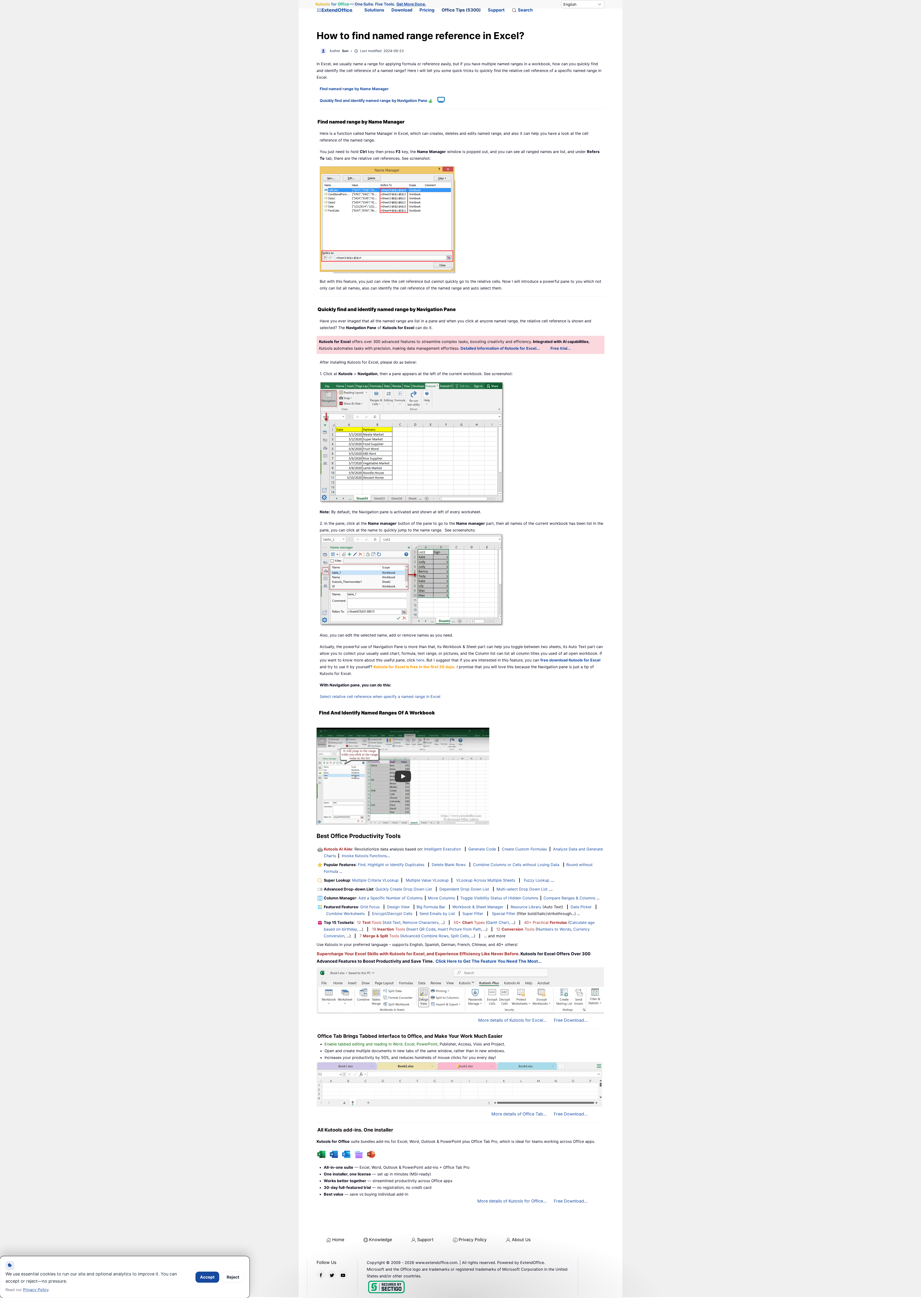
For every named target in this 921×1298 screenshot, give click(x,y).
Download (401, 9)
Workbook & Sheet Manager (477, 906)
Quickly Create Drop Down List (403, 889)
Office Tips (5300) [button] (461, 9)
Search (525, 9)
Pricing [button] (426, 9)
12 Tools (369, 922)
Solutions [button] (374, 9)
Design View (398, 906)
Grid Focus (370, 906)
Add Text (392, 922)
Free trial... (560, 348)
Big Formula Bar (431, 906)
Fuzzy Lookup (536, 880)
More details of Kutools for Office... (512, 1201)
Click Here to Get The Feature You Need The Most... (489, 961)
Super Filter (472, 913)
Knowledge (380, 1239)
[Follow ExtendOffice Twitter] (332, 1274)
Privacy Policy (473, 1239)
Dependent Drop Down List (464, 889)
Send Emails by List (437, 913)
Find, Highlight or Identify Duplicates (391, 864)
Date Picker (581, 906)
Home (338, 1239)
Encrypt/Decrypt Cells (392, 913)
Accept (207, 1277)
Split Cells (460, 935)
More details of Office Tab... (519, 1113)
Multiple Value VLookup (427, 880)
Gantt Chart (498, 922)
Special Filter (503, 913)
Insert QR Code (422, 929)
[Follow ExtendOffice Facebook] (321, 1274)
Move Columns (441, 898)
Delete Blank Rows (449, 864)
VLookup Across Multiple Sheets (485, 880)
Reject (233, 1277)
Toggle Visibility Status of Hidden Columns (499, 898)
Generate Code (482, 849)
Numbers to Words (554, 929)
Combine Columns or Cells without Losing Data (516, 864)
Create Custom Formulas (524, 849)
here (420, 660)
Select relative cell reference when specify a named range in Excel (380, 696)
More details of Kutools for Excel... (512, 1020)
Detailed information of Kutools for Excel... (500, 348)
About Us (521, 1239)
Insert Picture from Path (459, 929)
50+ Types (469, 922)
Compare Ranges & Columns (569, 898)
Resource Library (526, 906)
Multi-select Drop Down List (522, 889)
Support (496, 9)
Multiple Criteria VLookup (375, 880)
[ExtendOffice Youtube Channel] (343, 1274)
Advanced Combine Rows (425, 935)
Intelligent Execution (442, 849)
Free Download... (571, 1020)
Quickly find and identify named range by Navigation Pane (374, 100)
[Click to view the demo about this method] (439, 100)
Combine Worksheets (345, 913)
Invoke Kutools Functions (364, 855)
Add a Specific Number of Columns (390, 898)
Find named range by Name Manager (354, 88)
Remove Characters (420, 922)
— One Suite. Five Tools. (370, 4)
